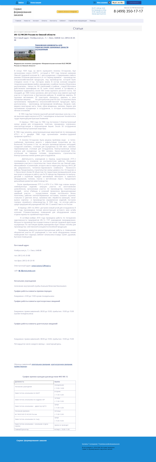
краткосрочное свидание (61, 364)
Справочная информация (78, 21)
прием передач (20, 366)
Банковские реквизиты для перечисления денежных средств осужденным (51, 47)
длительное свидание (41, 364)
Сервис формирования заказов (22, 11)
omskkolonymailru (41, 266)
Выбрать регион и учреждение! (67, 12)
